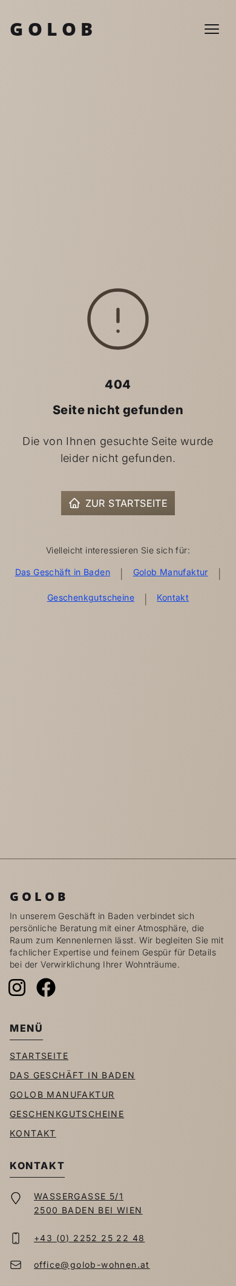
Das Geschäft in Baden (62, 572)
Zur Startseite (126, 503)
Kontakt (173, 597)
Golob (53, 28)
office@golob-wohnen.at (92, 1264)
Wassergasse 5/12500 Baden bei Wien (88, 1203)
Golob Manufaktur (170, 572)
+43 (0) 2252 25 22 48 (89, 1238)
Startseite (39, 1055)
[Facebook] (46, 987)
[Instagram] (16, 987)
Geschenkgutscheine (90, 597)
